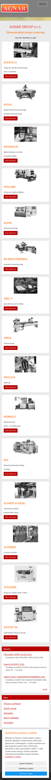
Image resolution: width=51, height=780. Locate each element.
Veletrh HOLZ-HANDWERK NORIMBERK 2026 (24, 676)
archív (45, 689)
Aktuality (8, 713)
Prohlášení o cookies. (13, 757)
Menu (43, 4)
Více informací (10, 76)
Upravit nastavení (26, 763)
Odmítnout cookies (26, 768)
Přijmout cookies (26, 773)
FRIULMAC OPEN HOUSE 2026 (18, 654)
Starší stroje (10, 708)
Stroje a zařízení (12, 703)
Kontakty (8, 722)
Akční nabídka (11, 717)
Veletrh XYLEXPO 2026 (14, 664)
